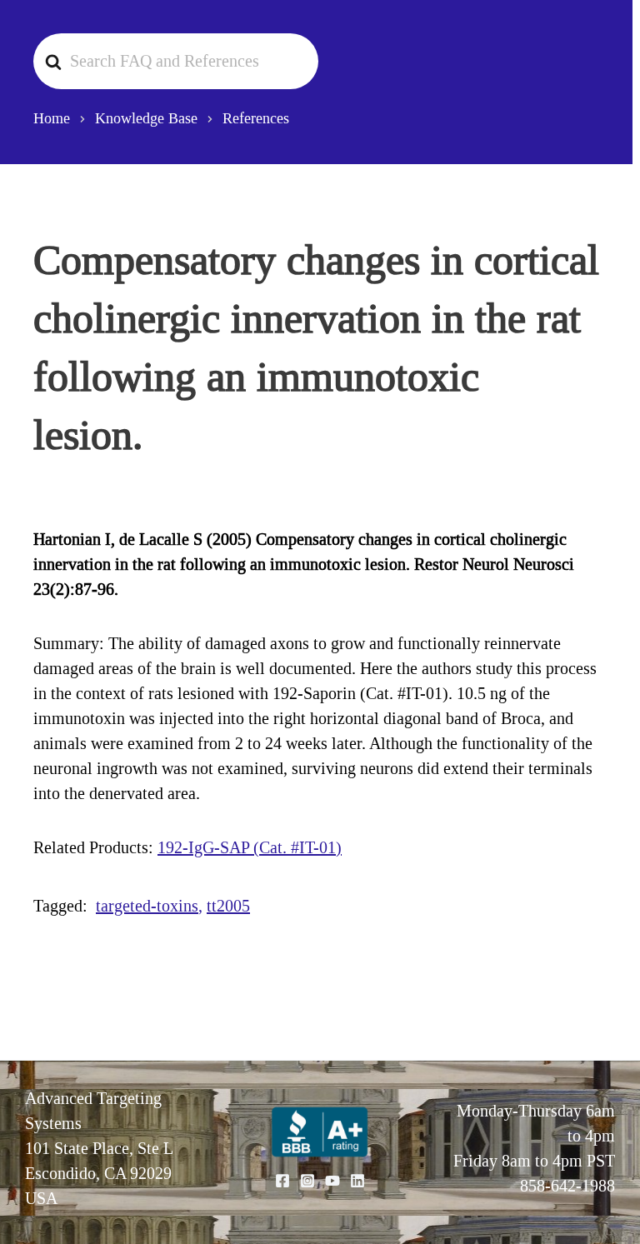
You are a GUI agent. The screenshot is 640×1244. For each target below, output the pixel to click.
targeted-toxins (147, 906)
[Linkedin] (357, 1180)
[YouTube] (332, 1180)
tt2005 (228, 906)
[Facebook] (282, 1180)
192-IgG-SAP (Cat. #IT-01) (250, 847)
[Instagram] (307, 1180)
